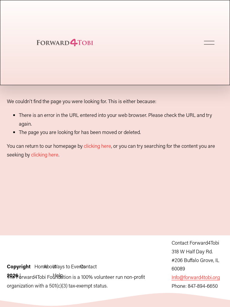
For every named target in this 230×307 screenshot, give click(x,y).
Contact (88, 266)
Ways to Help (61, 270)
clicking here (97, 145)
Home (41, 266)
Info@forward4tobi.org (196, 277)
